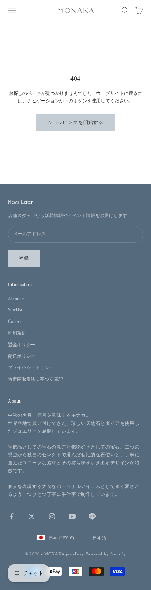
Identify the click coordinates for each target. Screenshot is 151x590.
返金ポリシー (21, 344)
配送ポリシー (21, 356)
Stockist (15, 309)
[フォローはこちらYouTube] (72, 516)
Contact (14, 321)
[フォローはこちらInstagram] (52, 516)
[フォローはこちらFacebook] (11, 516)
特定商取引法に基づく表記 (35, 379)
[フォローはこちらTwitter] (32, 516)
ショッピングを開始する (75, 122)
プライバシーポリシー (31, 367)
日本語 (99, 537)
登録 (24, 258)
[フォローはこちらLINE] (92, 516)
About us (16, 298)
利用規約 (17, 333)
